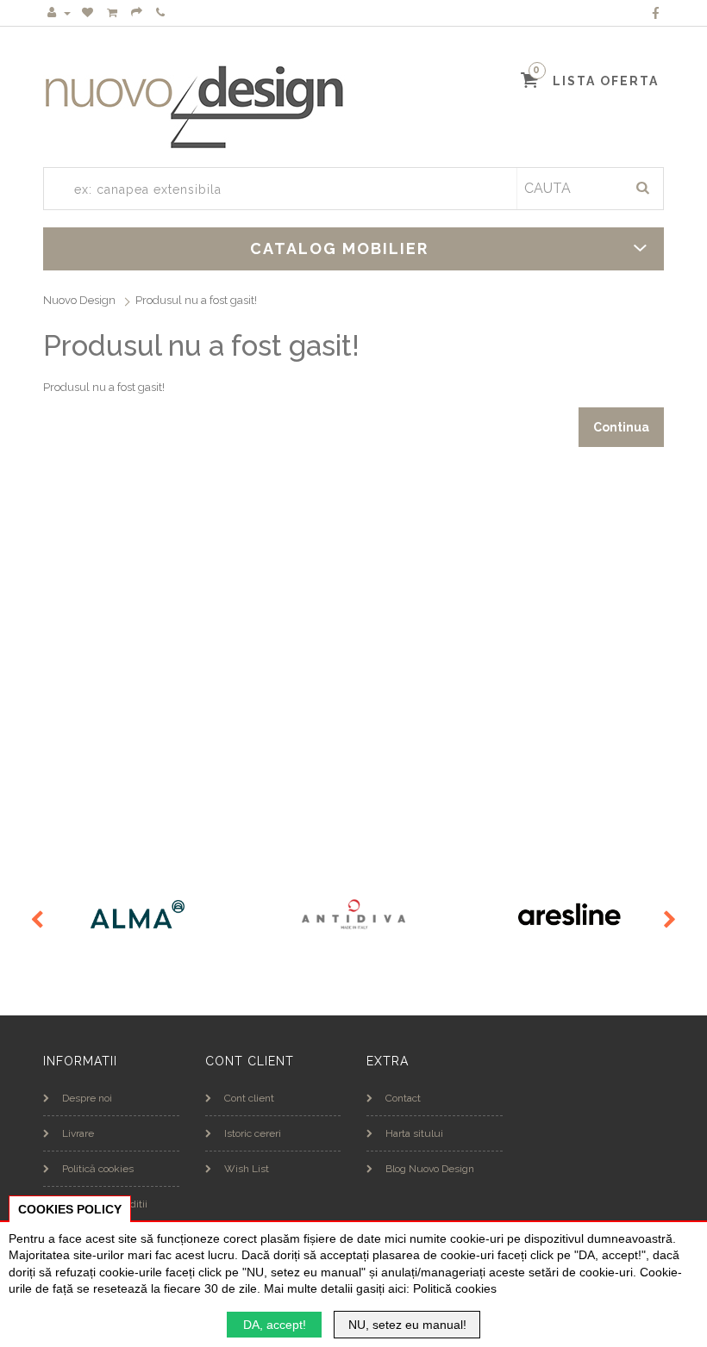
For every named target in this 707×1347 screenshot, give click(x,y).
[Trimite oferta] (138, 13)
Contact (403, 1098)
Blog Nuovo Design (429, 1169)
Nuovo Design (79, 300)
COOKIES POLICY (70, 1209)
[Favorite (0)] (89, 13)
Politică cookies (98, 1169)
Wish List (246, 1169)
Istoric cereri (252, 1133)
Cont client (249, 1098)
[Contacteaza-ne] (161, 13)
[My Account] (59, 13)
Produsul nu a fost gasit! (196, 300)
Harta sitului (414, 1133)
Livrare (78, 1133)
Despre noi (87, 1098)
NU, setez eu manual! (407, 1324)
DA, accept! (274, 1324)
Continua (621, 427)
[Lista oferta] (113, 13)
